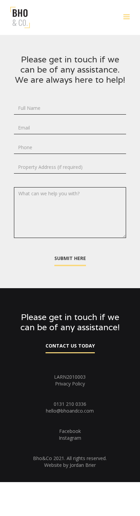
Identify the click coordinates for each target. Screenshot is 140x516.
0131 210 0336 (70, 404)
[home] (18, 17)
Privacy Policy (70, 383)
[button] (126, 16)
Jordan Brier (83, 465)
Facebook (70, 431)
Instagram (70, 438)
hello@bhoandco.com (70, 411)
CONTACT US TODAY (70, 345)
